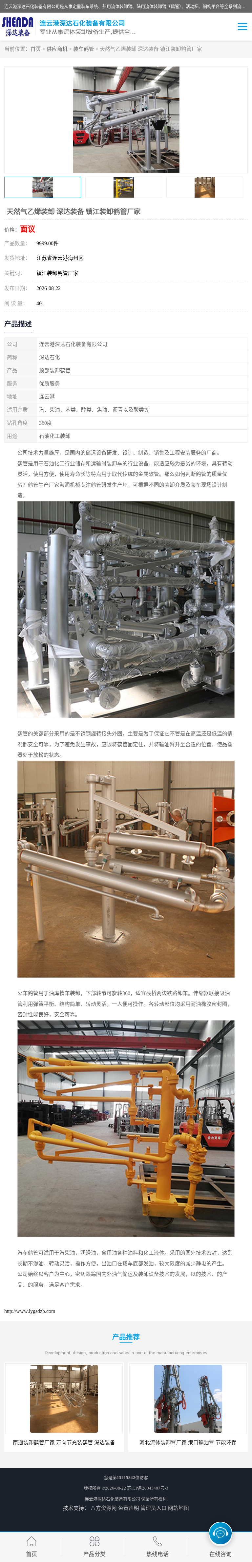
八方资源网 (104, 1508)
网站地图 (178, 1508)
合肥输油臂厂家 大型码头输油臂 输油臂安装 (188, 1442)
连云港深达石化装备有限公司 (112, 1498)
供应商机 (57, 49)
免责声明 (128, 1508)
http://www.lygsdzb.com (29, 1311)
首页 (36, 49)
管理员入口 (153, 1508)
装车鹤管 (83, 49)
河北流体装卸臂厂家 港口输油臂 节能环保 (64, 1442)
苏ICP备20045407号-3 (147, 1488)
